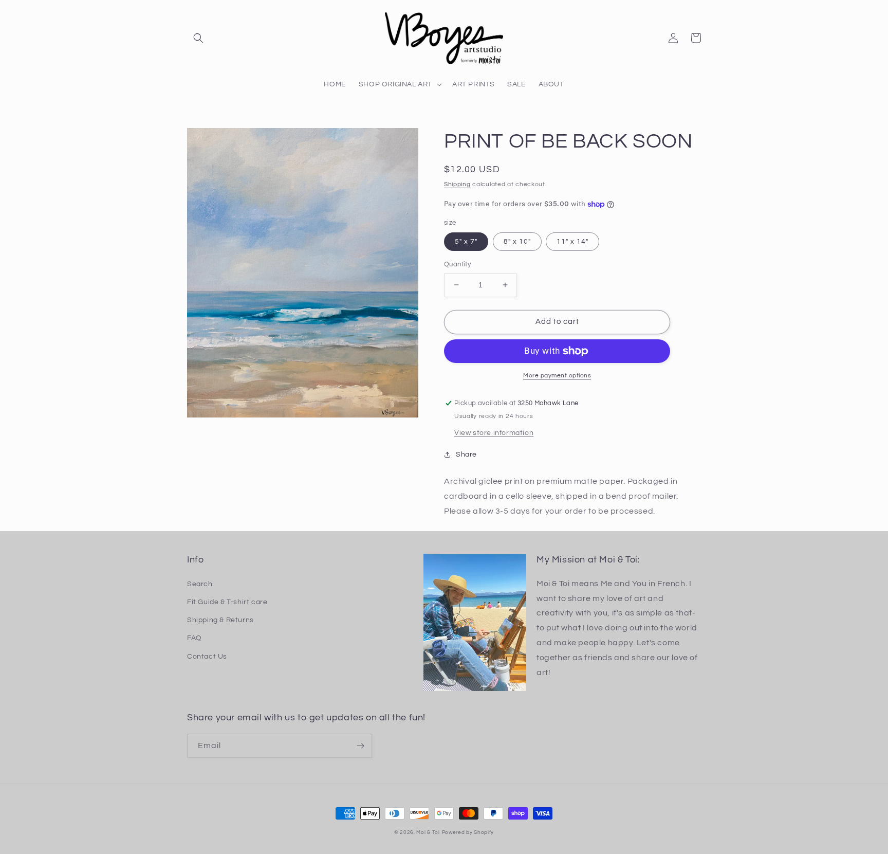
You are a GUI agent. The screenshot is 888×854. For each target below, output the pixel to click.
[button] (198, 38)
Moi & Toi (427, 832)
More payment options (557, 375)
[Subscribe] (360, 746)
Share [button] (466, 454)
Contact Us (207, 656)
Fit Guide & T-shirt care (227, 602)
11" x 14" (572, 241)
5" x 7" (466, 241)
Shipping (457, 184)
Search (200, 584)
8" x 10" (517, 241)
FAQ (194, 638)
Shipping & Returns (220, 620)
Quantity (457, 264)
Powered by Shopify (468, 832)
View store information (493, 433)
